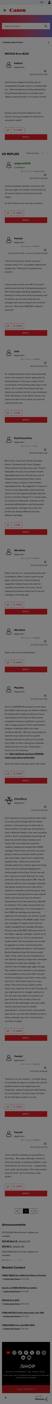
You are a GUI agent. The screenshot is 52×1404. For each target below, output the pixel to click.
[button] (47, 4)
